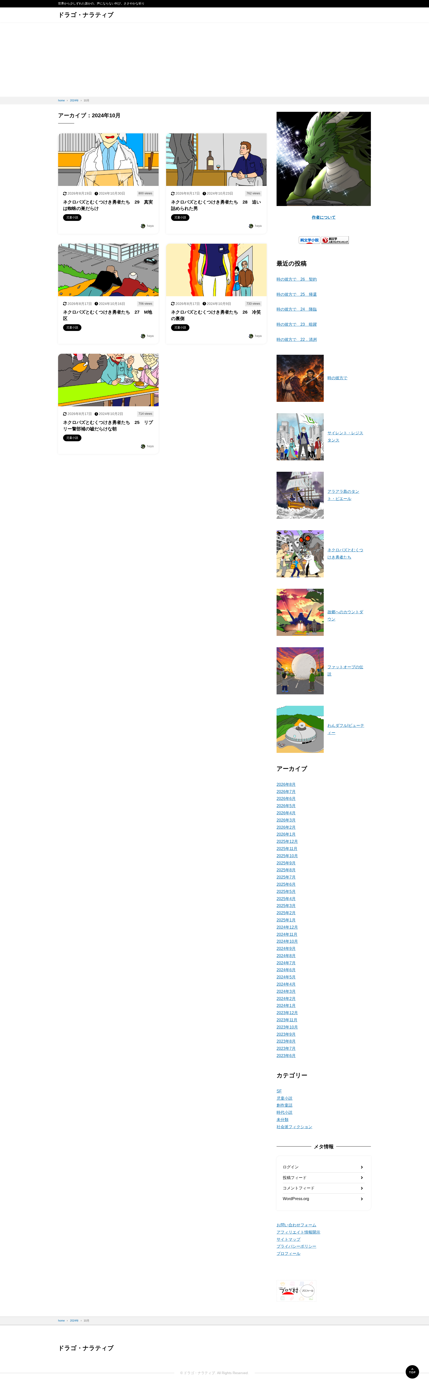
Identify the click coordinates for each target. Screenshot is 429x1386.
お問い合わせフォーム (296, 1225)
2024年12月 (287, 927)
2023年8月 (286, 1041)
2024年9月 (286, 948)
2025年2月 (286, 913)
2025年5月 (286, 891)
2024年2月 (286, 999)
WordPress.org (296, 1199)
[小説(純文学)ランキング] (335, 240)
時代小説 (284, 1112)
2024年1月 (286, 1005)
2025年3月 (286, 906)
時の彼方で (337, 378)
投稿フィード (295, 1178)
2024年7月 (286, 963)
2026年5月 (286, 806)
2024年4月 (286, 984)
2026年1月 (286, 834)
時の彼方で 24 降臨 (297, 309)
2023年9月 (286, 1034)
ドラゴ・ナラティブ (86, 14)
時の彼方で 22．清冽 (297, 339)
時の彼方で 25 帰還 (297, 294)
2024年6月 (286, 970)
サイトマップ (288, 1239)
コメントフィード (299, 1188)
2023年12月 (287, 1013)
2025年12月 (287, 841)
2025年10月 (287, 856)
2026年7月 (286, 792)
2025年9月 (286, 863)
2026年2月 (286, 827)
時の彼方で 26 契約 (297, 279)
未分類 (282, 1120)
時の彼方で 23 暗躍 (297, 324)
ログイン (291, 1167)
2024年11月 (287, 934)
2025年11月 (287, 849)
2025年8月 (286, 870)
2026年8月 (286, 784)
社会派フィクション (294, 1127)
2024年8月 (286, 956)
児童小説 (284, 1098)
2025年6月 (286, 884)
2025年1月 (286, 920)
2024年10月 (287, 941)
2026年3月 (286, 820)
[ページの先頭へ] (412, 1372)
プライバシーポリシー (296, 1246)
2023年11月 (287, 1020)
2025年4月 (286, 899)
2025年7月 (286, 877)
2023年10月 (287, 1027)
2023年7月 (286, 1048)
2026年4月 (286, 813)
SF (279, 1091)
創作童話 (284, 1105)
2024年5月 (286, 977)
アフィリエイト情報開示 (298, 1232)
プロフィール (288, 1253)
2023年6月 (286, 1056)
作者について (324, 217)
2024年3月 (286, 991)
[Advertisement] (214, 59)
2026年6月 (286, 798)
